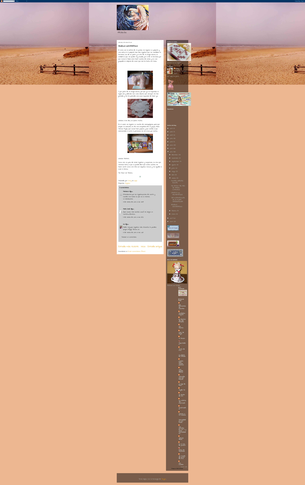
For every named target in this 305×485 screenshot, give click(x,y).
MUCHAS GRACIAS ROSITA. (177, 182)
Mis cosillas (181, 464)
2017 (171, 128)
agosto (174, 165)
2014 (171, 138)
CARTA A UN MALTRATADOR (176, 194)
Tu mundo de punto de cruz (182, 457)
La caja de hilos (182, 384)
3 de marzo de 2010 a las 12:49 (133, 202)
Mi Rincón (182, 338)
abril (173, 175)
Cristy (177, 69)
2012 (171, 145)
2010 (171, 152)
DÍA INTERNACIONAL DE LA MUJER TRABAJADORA (178, 200)
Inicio (143, 246)
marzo (174, 178)
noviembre (175, 158)
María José (126, 209)
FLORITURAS (182, 408)
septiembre (176, 161)
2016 (171, 132)
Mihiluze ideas (181, 439)
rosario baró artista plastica (181, 363)
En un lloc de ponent (182, 445)
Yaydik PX (182, 390)
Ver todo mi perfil (173, 76)
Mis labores (181, 327)
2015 (171, 135)
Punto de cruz (182, 350)
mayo (174, 171)
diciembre (175, 155)
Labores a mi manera (182, 414)
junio (173, 168)
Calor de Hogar (181, 333)
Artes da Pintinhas (182, 450)
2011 (171, 148)
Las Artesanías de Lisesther (182, 307)
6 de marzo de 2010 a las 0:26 (133, 232)
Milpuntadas (182, 344)
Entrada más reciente (128, 246)
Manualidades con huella (182, 421)
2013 (171, 142)
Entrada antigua (155, 246)
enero (174, 214)
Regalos (127, 183)
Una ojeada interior (181, 370)
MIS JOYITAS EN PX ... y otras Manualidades (182, 430)
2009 (171, 218)
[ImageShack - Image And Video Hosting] (140, 177)
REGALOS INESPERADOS (176, 206)
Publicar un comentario (129, 237)
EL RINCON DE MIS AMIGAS (182, 320)
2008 (171, 221)
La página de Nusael (182, 356)
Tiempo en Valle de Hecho (177, 468)
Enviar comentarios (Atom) (136, 251)
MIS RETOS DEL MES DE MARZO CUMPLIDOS (178, 188)
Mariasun (126, 191)
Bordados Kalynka (182, 314)
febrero (174, 211)
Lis (124, 224)
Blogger (163, 479)
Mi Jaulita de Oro (182, 395)
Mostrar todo (184, 467)
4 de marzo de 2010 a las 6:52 (133, 217)
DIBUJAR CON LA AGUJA (182, 378)
